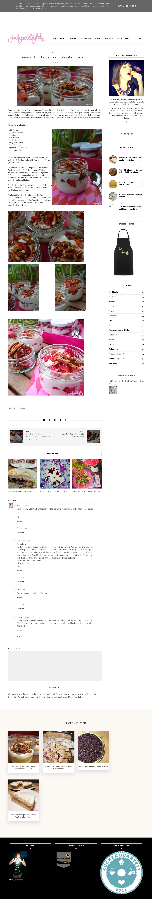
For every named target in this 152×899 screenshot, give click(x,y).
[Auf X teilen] (49, 420)
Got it (133, 6)
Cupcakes (113, 316)
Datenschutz (123, 39)
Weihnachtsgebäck (116, 358)
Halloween (113, 335)
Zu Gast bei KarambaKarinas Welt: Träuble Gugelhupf (130, 171)
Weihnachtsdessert (116, 354)
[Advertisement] (71, 16)
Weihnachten (114, 349)
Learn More (122, 6)
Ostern (111, 344)
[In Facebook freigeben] (44, 420)
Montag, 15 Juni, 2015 (29, 505)
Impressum (109, 39)
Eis (110, 325)
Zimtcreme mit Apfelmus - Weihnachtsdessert (23, 767)
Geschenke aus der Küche (119, 330)
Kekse (111, 339)
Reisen (98, 39)
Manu (19, 505)
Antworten (20, 521)
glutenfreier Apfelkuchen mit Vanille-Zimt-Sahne (130, 159)
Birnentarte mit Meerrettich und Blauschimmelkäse (130, 208)
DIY (110, 320)
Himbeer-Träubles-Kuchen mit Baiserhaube (58, 767)
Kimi (18, 541)
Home (54, 39)
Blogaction (86, 39)
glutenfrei (113, 363)
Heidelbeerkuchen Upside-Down (93, 766)
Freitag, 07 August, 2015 (32, 617)
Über (62, 39)
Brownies (112, 301)
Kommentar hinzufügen (15, 649)
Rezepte (73, 39)
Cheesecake (113, 306)
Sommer (22, 409)
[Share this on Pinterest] (55, 420)
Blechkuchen (114, 292)
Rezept (55, 52)
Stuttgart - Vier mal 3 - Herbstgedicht (127, 183)
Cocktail (112, 311)
